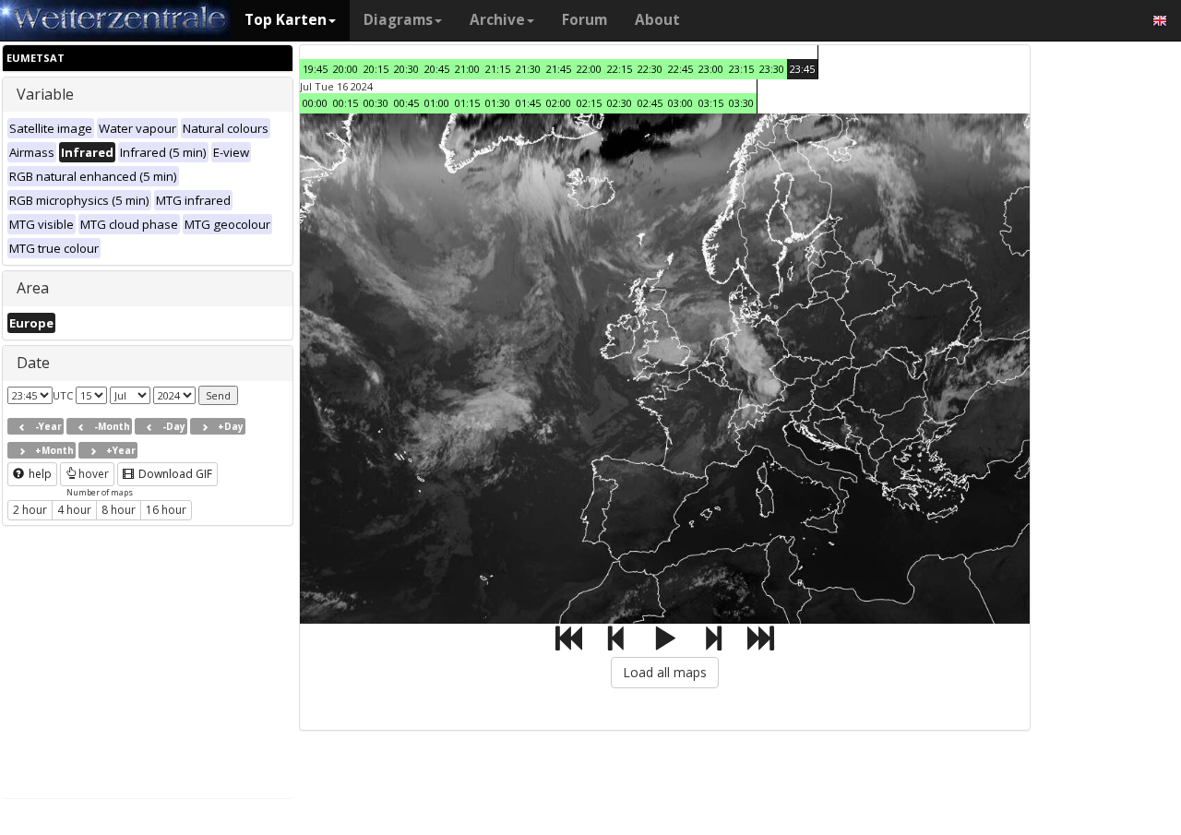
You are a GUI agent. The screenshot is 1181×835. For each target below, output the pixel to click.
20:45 (436, 69)
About (657, 20)
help (39, 474)
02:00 (558, 103)
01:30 (497, 103)
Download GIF (174, 474)
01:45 (528, 103)
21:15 (497, 69)
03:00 (680, 103)
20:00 (345, 69)
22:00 (589, 69)
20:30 (406, 69)
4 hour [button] (74, 510)
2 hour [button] (30, 510)
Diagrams (398, 20)
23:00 (710, 69)
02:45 (650, 103)
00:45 (406, 103)
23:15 (741, 69)
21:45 (558, 69)
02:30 (619, 103)
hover (93, 474)
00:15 (345, 103)
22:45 (680, 69)
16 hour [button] (166, 510)
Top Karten (286, 20)
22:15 (619, 69)
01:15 (467, 103)
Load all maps (665, 672)
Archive (497, 20)
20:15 (376, 69)
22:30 (650, 69)
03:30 (741, 103)
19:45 (315, 69)
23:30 (771, 69)
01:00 (436, 103)
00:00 (315, 103)
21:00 (467, 69)
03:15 (710, 103)
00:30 (376, 103)
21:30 (528, 69)
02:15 (589, 103)
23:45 (802, 69)
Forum (584, 20)
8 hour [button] (118, 510)
